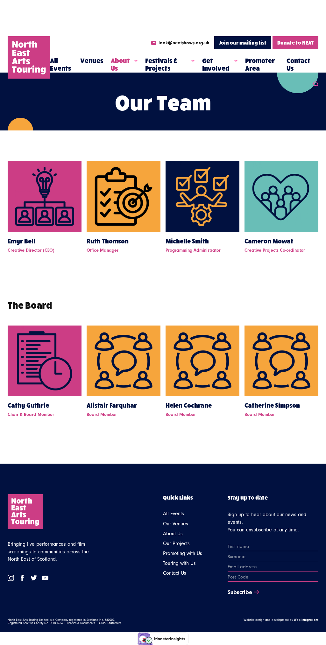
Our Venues (175, 524)
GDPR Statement (110, 623)
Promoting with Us (182, 553)
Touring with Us (179, 563)
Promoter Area (260, 64)
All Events (60, 64)
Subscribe (240, 592)
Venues (91, 60)
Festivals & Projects (161, 64)
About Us (120, 64)
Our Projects (176, 543)
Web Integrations (306, 620)
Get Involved (216, 64)
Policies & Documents (81, 623)
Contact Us (298, 64)
